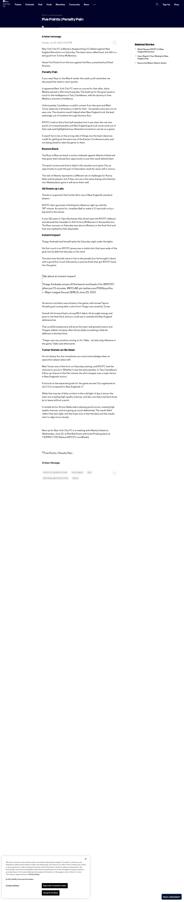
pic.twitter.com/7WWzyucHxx (96, 288)
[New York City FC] (7, 4)
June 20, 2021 (87, 292)
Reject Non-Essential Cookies (54, 886)
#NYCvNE (72, 288)
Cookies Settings (12, 885)
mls (89, 472)
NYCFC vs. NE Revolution (55, 472)
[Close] (85, 859)
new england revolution (55, 478)
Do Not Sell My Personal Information (20, 879)
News (75, 478)
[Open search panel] (157, 4)
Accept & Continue (50, 893)
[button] (94, 4)
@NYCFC (108, 284)
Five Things (77, 472)
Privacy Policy (34, 874)
